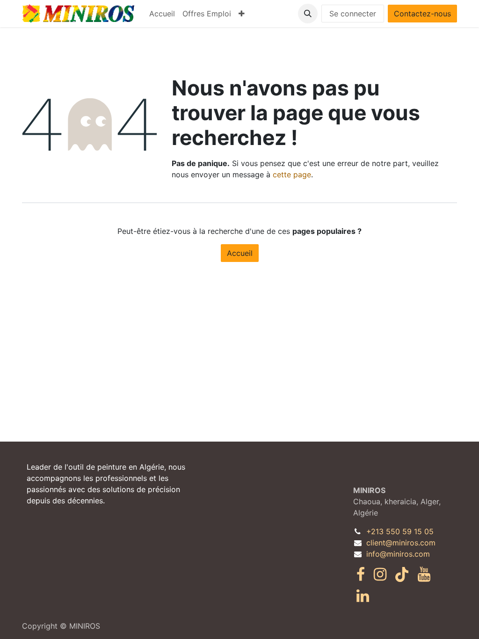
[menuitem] (162, 13)
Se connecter (352, 13)
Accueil (240, 253)
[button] (308, 13)
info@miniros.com (398, 554)
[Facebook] (361, 574)
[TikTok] (401, 574)
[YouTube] (424, 574)
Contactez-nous (422, 13)
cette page (292, 174)
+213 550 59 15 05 (400, 531)
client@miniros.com (400, 542)
